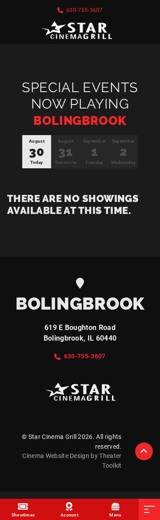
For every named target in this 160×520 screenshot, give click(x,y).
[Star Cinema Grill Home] (80, 30)
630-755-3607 (84, 10)
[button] (144, 451)
